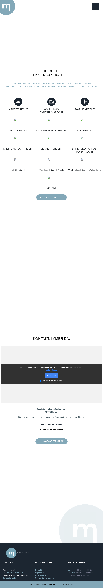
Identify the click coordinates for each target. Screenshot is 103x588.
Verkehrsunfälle (51, 169)
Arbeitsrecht (18, 109)
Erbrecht (18, 169)
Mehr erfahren (51, 370)
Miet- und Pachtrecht (18, 148)
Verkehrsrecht (51, 148)
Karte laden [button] (51, 375)
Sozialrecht (18, 130)
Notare (51, 188)
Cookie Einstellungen (44, 578)
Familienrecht (85, 109)
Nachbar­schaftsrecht (51, 130)
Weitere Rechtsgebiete (84, 169)
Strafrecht (84, 130)
